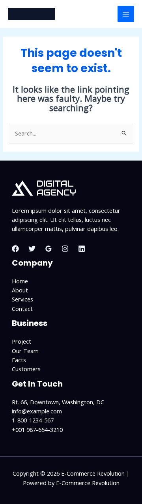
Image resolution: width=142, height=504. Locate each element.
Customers (26, 369)
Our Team (25, 351)
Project (21, 341)
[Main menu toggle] (126, 14)
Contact (22, 308)
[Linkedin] (81, 248)
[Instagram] (65, 248)
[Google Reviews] (48, 248)
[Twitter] (32, 248)
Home (20, 281)
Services (22, 299)
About (20, 290)
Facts (19, 360)
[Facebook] (15, 248)
